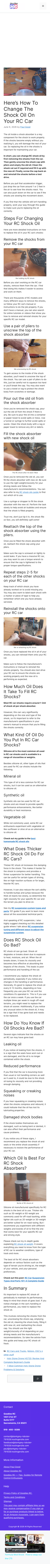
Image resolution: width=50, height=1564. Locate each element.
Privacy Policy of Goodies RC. (18, 1493)
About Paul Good (12, 1467)
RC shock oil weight (23, 1244)
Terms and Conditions (14, 1497)
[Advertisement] (25, 38)
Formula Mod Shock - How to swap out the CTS (15, 1537)
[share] (22, 1536)
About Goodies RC (13, 1471)
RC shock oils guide (29, 492)
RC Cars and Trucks (16, 1351)
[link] (8, 1537)
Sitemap (8, 1501)
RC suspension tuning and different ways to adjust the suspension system (24, 929)
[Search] (37, 1379)
